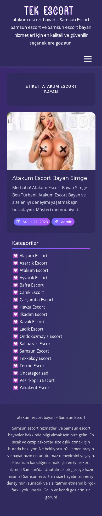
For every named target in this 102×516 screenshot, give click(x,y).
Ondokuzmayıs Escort (41, 336)
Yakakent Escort (35, 388)
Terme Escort (33, 366)
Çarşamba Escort (36, 300)
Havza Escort (32, 307)
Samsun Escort (34, 351)
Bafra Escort (32, 285)
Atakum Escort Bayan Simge (49, 178)
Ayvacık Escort (34, 278)
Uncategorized (34, 373)
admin (66, 221)
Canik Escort (32, 292)
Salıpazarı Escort (36, 344)
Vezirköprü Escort (37, 380)
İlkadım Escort (33, 314)
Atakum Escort (34, 270)
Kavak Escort (32, 322)
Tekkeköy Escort (35, 358)
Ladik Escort (31, 329)
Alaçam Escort (34, 256)
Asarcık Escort (33, 263)
